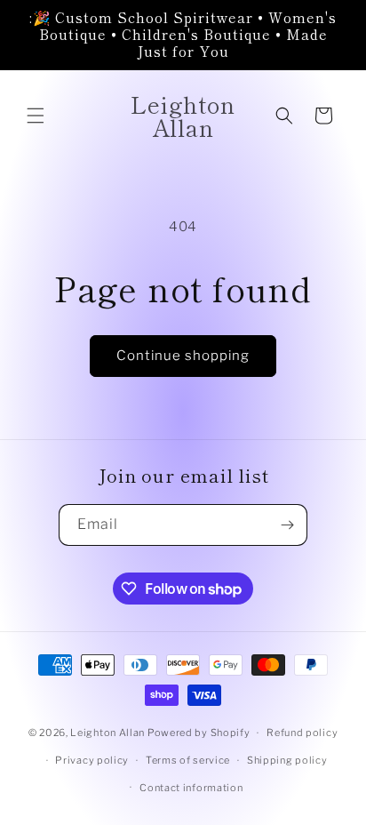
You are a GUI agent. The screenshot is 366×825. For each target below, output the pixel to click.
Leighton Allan (107, 732)
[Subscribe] (286, 525)
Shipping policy (287, 760)
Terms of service (188, 760)
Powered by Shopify (199, 732)
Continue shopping (183, 356)
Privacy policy (92, 760)
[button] (35, 115)
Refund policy (302, 732)
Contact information (191, 787)
